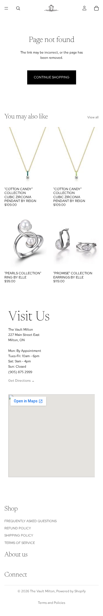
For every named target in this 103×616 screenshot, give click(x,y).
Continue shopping (51, 77)
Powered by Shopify (71, 591)
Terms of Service (19, 543)
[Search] (18, 8)
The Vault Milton (42, 591)
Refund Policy (17, 528)
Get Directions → (21, 380)
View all (93, 117)
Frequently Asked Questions (30, 521)
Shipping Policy (18, 535)
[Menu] (6, 8)
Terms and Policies (51, 603)
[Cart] (96, 8)
